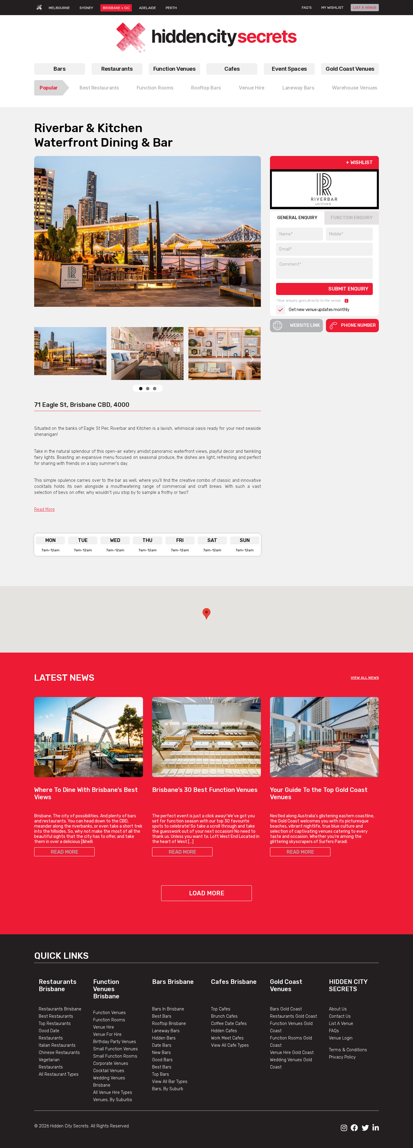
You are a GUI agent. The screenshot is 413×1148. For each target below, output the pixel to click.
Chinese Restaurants (59, 1052)
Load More (206, 893)
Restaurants (116, 69)
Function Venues (174, 69)
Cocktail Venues (108, 1070)
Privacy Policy (342, 1057)
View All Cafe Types (230, 1045)
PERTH (171, 8)
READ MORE (64, 852)
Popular (49, 88)
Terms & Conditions (348, 1049)
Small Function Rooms (115, 1056)
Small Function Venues (115, 1049)
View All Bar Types (169, 1081)
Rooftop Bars (206, 88)
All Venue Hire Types (112, 1092)
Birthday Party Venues (114, 1041)
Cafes (231, 69)
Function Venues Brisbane (106, 989)
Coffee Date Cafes (229, 1023)
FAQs (334, 1030)
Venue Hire (252, 88)
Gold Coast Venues (350, 69)
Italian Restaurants (57, 1045)
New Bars (161, 1052)
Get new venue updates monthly (319, 309)
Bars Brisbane (173, 981)
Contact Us (340, 1016)
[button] (206, 613)
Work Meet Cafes (227, 1038)
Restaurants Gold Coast (293, 1016)
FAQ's (307, 7)
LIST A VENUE (364, 7)
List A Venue (341, 1023)
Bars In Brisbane (168, 1009)
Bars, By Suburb (167, 1088)
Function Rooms (155, 88)
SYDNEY (86, 8)
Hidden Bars (164, 1038)
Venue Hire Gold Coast (292, 1052)
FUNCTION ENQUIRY (352, 217)
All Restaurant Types (59, 1074)
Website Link (305, 325)
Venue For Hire (107, 1034)
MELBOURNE (59, 8)
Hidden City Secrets (348, 985)
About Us (338, 1009)
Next (252, 239)
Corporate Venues (110, 1063)
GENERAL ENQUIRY (297, 217)
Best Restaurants (99, 88)
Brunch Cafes (224, 1016)
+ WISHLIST (359, 162)
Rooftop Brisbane (169, 1023)
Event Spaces (289, 69)
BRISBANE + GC (116, 8)
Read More (44, 509)
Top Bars (160, 1074)
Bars (59, 69)
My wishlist (332, 7)
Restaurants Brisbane (57, 985)
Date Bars (161, 1045)
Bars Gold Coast (286, 1009)
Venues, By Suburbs (112, 1099)
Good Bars (162, 1059)
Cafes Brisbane (234, 981)
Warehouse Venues (354, 88)
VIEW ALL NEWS (365, 678)
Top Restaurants (55, 1023)
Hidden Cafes (224, 1030)
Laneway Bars (298, 88)
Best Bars (161, 1016)
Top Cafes (220, 1009)
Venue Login (341, 1038)
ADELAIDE (147, 8)
